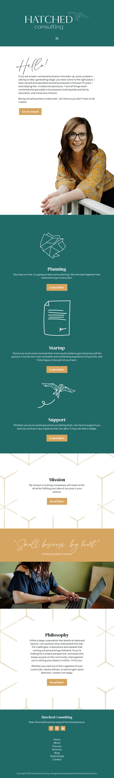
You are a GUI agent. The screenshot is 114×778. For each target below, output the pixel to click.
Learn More (56, 287)
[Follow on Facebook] (51, 728)
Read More (57, 501)
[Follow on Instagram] (57, 728)
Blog (57, 752)
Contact (57, 759)
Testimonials (57, 756)
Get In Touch (30, 111)
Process (56, 746)
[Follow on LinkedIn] (63, 728)
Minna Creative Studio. (87, 773)
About (57, 742)
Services (57, 749)
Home (56, 739)
